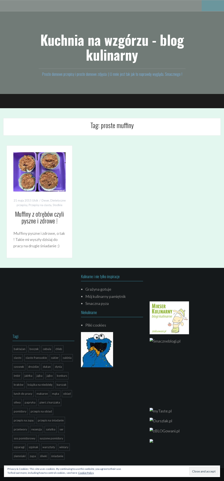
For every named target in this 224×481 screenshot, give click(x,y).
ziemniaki (20, 456)
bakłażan (19, 349)
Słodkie (57, 205)
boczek (34, 349)
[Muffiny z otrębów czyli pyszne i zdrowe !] (39, 171)
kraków (18, 384)
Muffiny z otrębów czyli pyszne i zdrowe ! (39, 217)
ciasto (17, 357)
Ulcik (35, 200)
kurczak (61, 384)
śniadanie (57, 456)
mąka (55, 393)
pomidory (20, 411)
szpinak (33, 447)
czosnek (19, 366)
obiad (67, 393)
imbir (17, 375)
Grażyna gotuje (98, 289)
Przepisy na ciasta (40, 205)
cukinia (67, 357)
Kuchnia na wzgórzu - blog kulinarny (112, 47)
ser (61, 429)
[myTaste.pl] (161, 410)
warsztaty (48, 447)
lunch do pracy (23, 393)
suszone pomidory (51, 438)
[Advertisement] (45, 301)
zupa (33, 456)
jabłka (28, 375)
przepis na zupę (24, 420)
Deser (45, 200)
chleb (58, 349)
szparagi (19, 447)
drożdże (33, 366)
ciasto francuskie (36, 357)
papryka (30, 402)
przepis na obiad (41, 411)
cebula (47, 349)
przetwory (20, 429)
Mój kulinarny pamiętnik (105, 296)
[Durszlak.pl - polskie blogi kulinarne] (161, 420)
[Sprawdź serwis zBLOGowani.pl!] (165, 430)
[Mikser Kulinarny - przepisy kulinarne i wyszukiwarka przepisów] (169, 317)
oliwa (17, 402)
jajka (39, 375)
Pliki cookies (95, 325)
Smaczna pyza (97, 303)
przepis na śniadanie (51, 420)
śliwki (43, 456)
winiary (63, 447)
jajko (50, 375)
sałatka (50, 429)
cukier (55, 357)
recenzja (36, 429)
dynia (58, 366)
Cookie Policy (86, 472)
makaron (42, 393)
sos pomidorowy (24, 438)
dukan (47, 366)
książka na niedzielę (40, 384)
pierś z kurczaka (50, 402)
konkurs (62, 375)
